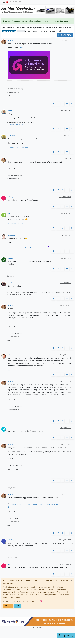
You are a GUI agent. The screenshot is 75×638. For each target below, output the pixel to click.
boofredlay (11, 136)
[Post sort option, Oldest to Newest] (53, 35)
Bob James (12, 283)
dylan (10, 213)
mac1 (9, 428)
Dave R (10, 40)
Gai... (8, 370)
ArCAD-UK (11, 540)
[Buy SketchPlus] (37, 621)
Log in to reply (65, 35)
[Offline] (4, 42)
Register (8, 606)
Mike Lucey (12, 235)
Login (17, 606)
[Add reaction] (53, 104)
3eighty (10, 197)
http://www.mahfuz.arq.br (15, 124)
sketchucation (15, 2)
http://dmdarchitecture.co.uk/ (16, 223)
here (21, 48)
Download (64, 21)
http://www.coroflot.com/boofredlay (18, 147)
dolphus (10, 258)
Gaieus (10, 355)
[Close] (71, 580)
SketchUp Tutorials (10, 31)
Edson (10, 111)
